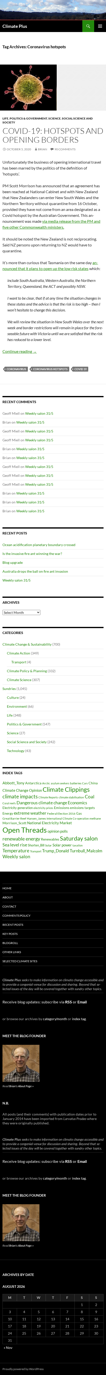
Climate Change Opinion (22, 790)
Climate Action (18, 653)
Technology (15, 751)
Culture (13, 697)
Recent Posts (12, 925)
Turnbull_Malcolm (86, 850)
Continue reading (19, 351)
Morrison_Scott (14, 823)
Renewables (50, 839)
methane (95, 818)
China (93, 783)
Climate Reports (48, 797)
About (7, 897)
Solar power (62, 845)
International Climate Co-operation (68, 818)
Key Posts (10, 934)
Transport (18, 662)
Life (5, 118)
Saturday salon (79, 838)
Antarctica (33, 783)
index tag (79, 1019)
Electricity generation (17, 808)
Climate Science (19, 680)
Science (54, 118)
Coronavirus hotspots (50, 369)
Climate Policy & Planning (27, 671)
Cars (85, 783)
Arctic (46, 783)
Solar (48, 845)
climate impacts (20, 796)
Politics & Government (28, 118)
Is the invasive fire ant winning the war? (32, 553)
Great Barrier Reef (14, 818)
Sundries (9, 689)
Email (82, 1001)
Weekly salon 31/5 (39, 413)
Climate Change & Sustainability (27, 644)
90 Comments (64, 149)
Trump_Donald (55, 850)
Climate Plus (14, 26)
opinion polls (58, 831)
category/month (55, 1019)
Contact (9, 906)
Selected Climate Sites (19, 961)
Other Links (11, 952)
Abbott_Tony (13, 782)
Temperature (15, 850)
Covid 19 (80, 369)
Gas (79, 813)
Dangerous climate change (42, 802)
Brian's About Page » (21, 1086)
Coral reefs (9, 803)
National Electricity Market (49, 823)
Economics (77, 802)
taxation (77, 845)
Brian (42, 149)
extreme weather (30, 813)
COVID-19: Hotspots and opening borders (52, 135)
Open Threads (24, 829)
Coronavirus (16, 369)
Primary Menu (100, 26)
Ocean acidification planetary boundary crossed (38, 545)
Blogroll (10, 943)
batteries (75, 783)
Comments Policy (16, 915)
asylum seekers (60, 783)
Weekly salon (16, 856)
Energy (7, 813)
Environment (17, 706)
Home (7, 888)
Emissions (61, 808)
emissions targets (82, 808)
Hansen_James (36, 818)
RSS (68, 1001)
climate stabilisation (71, 797)
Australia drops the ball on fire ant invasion (35, 571)
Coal (89, 796)
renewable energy (21, 839)
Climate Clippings (66, 789)
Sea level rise (14, 844)
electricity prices (43, 807)
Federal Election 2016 (61, 813)
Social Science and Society (27, 742)
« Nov (8, 1347)
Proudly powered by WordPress (23, 1369)
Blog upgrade (12, 562)
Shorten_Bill (36, 845)
